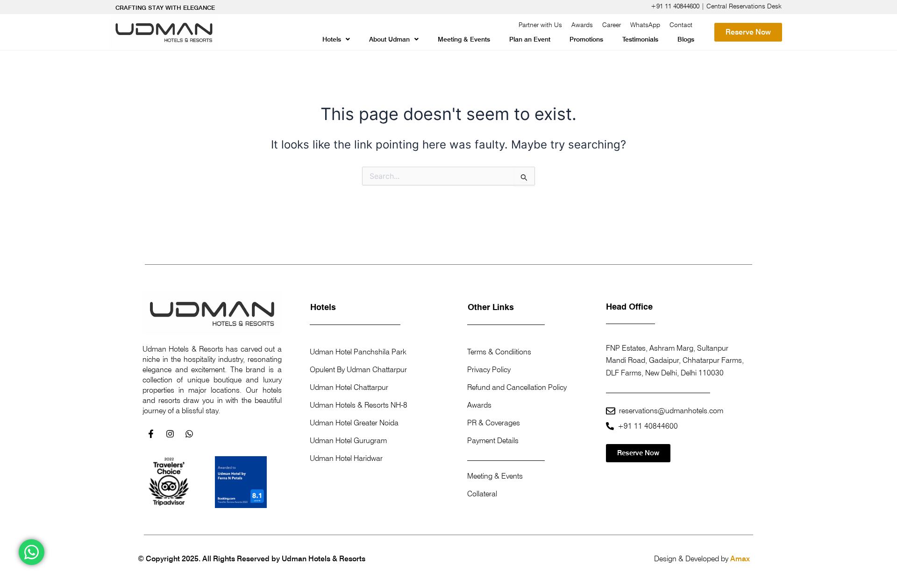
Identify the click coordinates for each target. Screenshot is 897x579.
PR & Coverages (493, 422)
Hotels (331, 39)
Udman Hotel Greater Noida (354, 422)
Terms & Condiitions (499, 351)
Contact (680, 24)
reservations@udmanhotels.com (671, 410)
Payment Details (493, 440)
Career (611, 24)
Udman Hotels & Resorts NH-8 (358, 405)
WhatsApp (645, 24)
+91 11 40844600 (648, 426)
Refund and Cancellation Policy (517, 387)
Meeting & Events (464, 39)
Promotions (586, 39)
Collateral (482, 493)
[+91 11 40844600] (610, 426)
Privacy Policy (489, 369)
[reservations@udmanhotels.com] (610, 411)
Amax (740, 558)
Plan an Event (529, 39)
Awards (582, 24)
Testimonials (640, 39)
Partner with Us (540, 24)
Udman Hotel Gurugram (348, 440)
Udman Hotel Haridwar (346, 458)
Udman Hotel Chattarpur (349, 387)
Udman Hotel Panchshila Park (358, 351)
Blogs (685, 39)
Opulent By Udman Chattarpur (358, 369)
